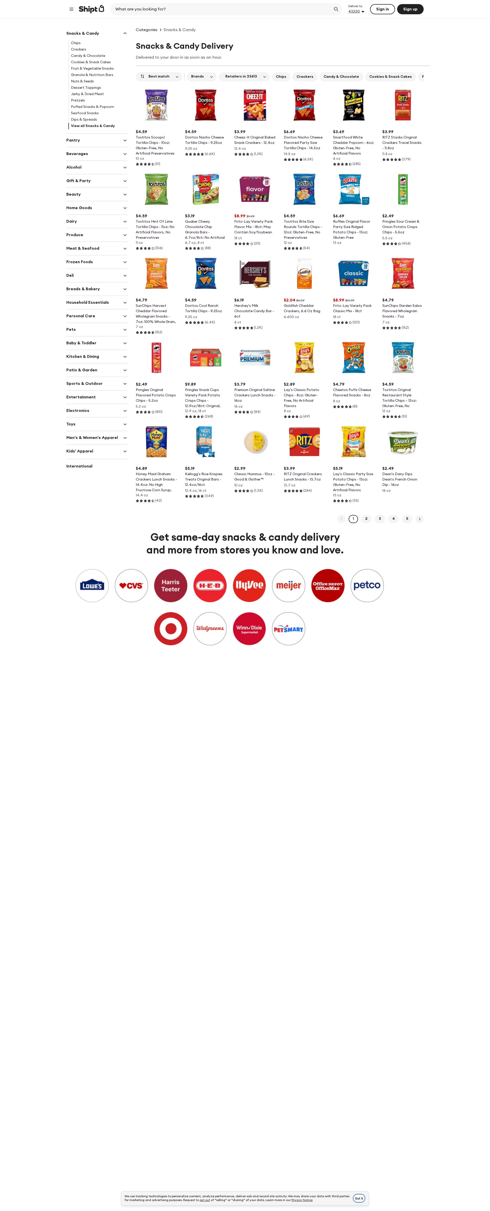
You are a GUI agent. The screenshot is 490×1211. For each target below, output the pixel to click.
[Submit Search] (336, 9)
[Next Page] (419, 519)
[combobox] (221, 9)
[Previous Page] (341, 519)
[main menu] (71, 9)
